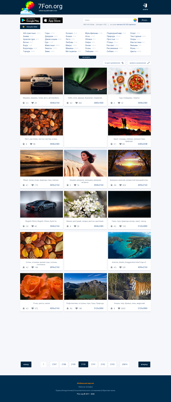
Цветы (133, 51)
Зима (47, 51)
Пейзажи (89, 51)
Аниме (26, 36)
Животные (50, 45)
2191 (93, 364)
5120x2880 (142, 226)
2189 (73, 364)
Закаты (48, 48)
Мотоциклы (71, 51)
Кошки (69, 36)
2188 (64, 364)
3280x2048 (142, 144)
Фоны (132, 48)
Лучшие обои (32, 27)
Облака (88, 39)
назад (26, 364)
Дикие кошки (51, 39)
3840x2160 (54, 103)
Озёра (88, 42)
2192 (103, 364)
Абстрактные (29, 33)
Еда (46, 42)
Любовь (69, 42)
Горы (47, 33)
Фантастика (135, 42)
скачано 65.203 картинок (126, 24)
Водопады (28, 48)
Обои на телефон (85, 387)
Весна (26, 42)
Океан (88, 45)
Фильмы (134, 45)
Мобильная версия (85, 383)
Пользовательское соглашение (87, 390)
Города (26, 51)
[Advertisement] (85, 128)
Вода (25, 45)
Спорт (133, 33)
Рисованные (112, 48)
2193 (112, 364)
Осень (88, 48)
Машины (69, 48)
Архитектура (29, 39)
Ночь (87, 36)
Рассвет (110, 45)
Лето (68, 39)
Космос (69, 33)
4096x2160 (54, 185)
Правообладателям (64, 390)
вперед (144, 364)
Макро (69, 45)
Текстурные (135, 36)
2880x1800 (98, 103)
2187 (54, 364)
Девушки (49, 36)
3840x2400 (142, 103)
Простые (111, 39)
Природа (111, 36)
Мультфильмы (91, 33)
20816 (124, 364)
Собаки (110, 51)
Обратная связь (108, 390)
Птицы (110, 42)
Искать (144, 20)
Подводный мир (114, 33)
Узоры (133, 39)
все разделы (87, 57)
